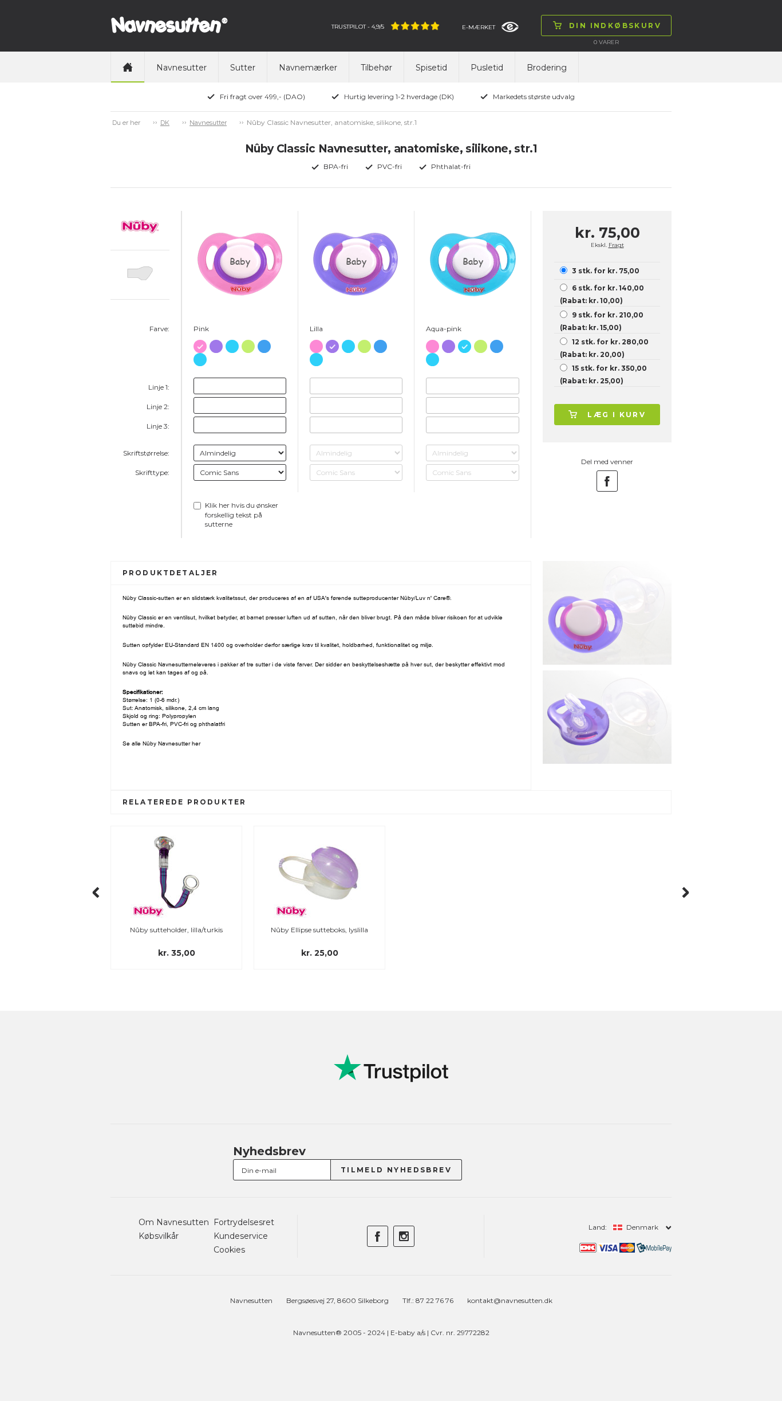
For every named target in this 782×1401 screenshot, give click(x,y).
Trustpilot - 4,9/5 (357, 26)
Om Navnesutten (174, 1222)
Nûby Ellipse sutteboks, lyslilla (319, 929)
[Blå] (264, 344)
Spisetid (431, 67)
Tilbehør (376, 67)
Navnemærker (308, 67)
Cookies (229, 1250)
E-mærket (478, 27)
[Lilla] (216, 344)
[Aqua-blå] (200, 357)
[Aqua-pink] (232, 344)
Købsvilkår (159, 1236)
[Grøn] (248, 344)
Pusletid (487, 67)
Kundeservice (241, 1236)
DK (164, 123)
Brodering (547, 67)
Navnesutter (181, 67)
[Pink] (200, 344)
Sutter (242, 67)
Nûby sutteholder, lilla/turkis (176, 929)
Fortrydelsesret (244, 1222)
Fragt (616, 245)
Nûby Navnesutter (166, 743)
